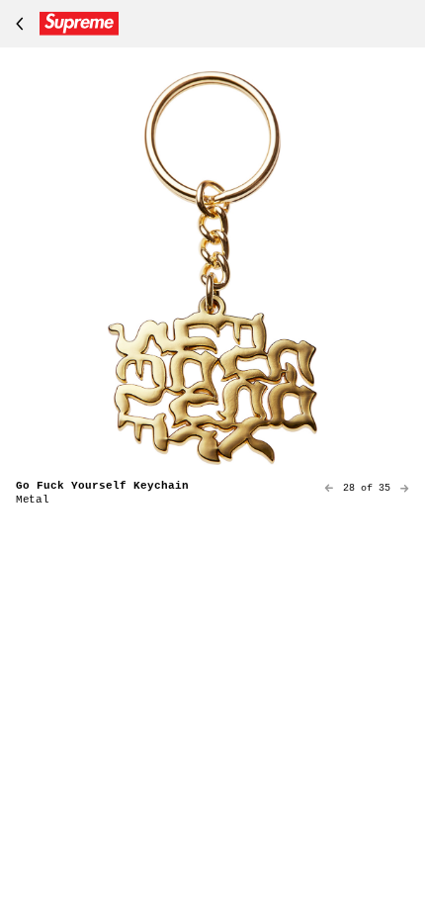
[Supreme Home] (63, 24)
